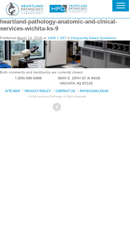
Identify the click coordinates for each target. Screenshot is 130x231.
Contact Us (65, 91)
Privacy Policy (38, 91)
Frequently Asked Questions (93, 38)
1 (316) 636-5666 (28, 78)
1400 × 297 (56, 38)
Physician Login (94, 91)
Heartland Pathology (49, 96)
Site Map (12, 91)
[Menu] (120, 5)
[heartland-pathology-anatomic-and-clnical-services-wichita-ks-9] (65, 67)
